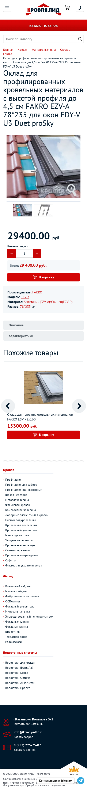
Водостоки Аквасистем (20, 683)
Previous (8, 406)
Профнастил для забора (21, 485)
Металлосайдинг (16, 591)
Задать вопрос (23, 737)
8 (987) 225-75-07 (27, 745)
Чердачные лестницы (19, 540)
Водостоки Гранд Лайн (20, 668)
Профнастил (13, 479)
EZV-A (25, 297)
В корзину (46, 277)
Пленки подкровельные (21, 520)
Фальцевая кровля (17, 505)
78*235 (25, 306)
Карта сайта (43, 773)
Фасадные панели (17, 621)
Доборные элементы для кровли (26, 515)
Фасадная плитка (16, 627)
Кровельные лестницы (20, 545)
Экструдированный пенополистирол (29, 616)
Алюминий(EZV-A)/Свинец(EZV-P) (48, 302)
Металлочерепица (17, 500)
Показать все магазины (28, 724)
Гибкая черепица (16, 495)
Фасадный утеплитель (19, 606)
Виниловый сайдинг (18, 586)
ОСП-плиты (12, 601)
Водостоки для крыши (20, 662)
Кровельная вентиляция (21, 525)
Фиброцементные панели (22, 596)
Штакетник (12, 632)
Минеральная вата (17, 611)
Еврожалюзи (13, 642)
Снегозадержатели (17, 550)
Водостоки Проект (17, 688)
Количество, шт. (17, 246)
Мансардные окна (17, 535)
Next (79, 406)
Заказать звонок (24, 750)
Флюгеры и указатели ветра (23, 565)
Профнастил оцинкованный (23, 490)
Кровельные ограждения (21, 555)
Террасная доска (16, 637)
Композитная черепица (20, 510)
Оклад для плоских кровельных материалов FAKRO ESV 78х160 (40, 416)
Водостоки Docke (16, 673)
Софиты (10, 560)
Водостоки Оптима (17, 678)
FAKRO (37, 292)
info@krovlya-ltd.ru (29, 732)
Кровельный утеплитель (21, 530)
